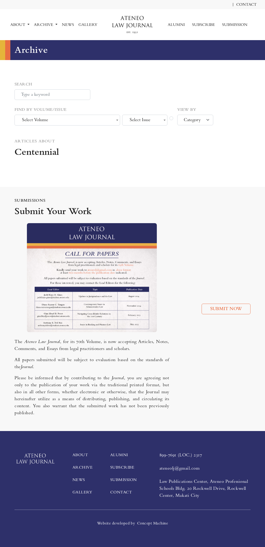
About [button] (18, 24)
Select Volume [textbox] (35, 119)
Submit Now (226, 308)
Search (23, 84)
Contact (246, 4)
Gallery (87, 24)
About (80, 455)
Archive (82, 467)
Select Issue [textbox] (140, 119)
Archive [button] (44, 24)
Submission (234, 24)
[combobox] (67, 120)
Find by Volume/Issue (40, 109)
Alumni (176, 24)
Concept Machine (152, 523)
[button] (255, 21)
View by (186, 109)
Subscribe (203, 24)
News (68, 24)
